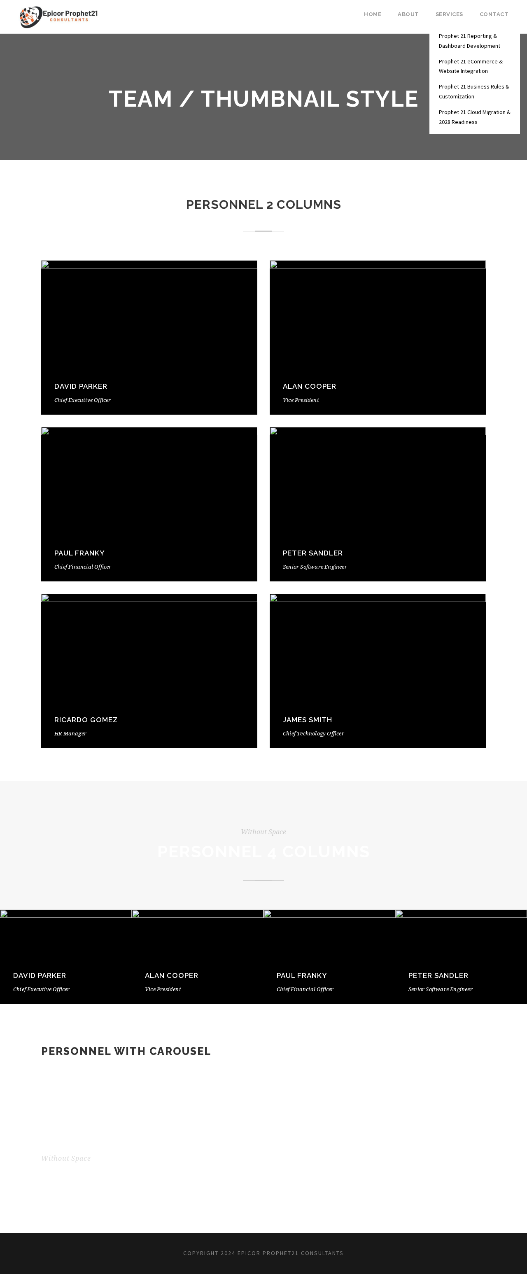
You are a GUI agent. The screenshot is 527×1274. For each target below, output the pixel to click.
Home (372, 14)
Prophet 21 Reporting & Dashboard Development (469, 40)
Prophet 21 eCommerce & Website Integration (471, 66)
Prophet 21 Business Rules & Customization (474, 91)
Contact (494, 14)
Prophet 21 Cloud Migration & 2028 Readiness (475, 117)
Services (449, 14)
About (408, 14)
